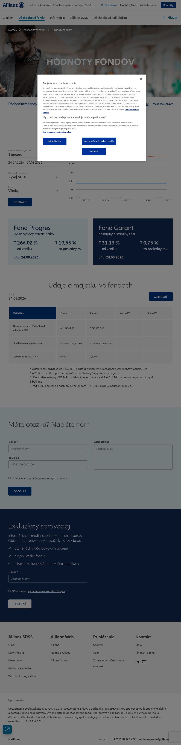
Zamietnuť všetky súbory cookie (99, 141)
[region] (91, 118)
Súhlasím (94, 151)
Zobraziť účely (55, 141)
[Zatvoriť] (141, 79)
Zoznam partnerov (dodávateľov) (57, 132)
